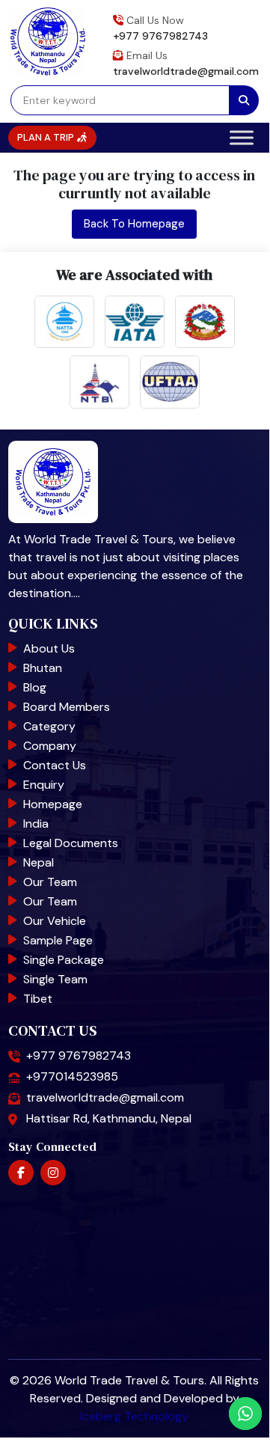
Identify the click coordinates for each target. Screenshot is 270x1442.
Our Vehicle (54, 921)
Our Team (50, 882)
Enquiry (43, 784)
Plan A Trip (46, 137)
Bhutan (42, 668)
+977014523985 (72, 1076)
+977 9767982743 (160, 36)
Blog (34, 687)
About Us (49, 648)
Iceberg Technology (134, 1416)
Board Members (66, 707)
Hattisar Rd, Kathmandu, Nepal (108, 1118)
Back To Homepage (134, 223)
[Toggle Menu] (242, 137)
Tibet (37, 998)
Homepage (52, 804)
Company (49, 746)
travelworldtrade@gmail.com (186, 71)
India (36, 823)
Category (49, 726)
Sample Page (58, 940)
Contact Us (54, 765)
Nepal (38, 862)
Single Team (55, 979)
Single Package (63, 960)
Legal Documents (70, 843)
